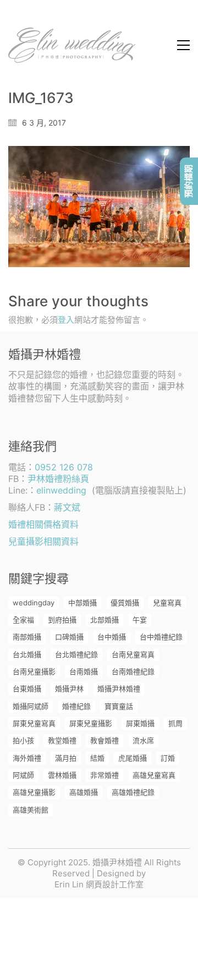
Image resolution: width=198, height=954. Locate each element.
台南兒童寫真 (133, 654)
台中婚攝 (111, 636)
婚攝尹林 (69, 688)
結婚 (97, 758)
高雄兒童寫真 (154, 775)
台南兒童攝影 (34, 671)
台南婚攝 (83, 671)
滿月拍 (65, 758)
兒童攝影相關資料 (43, 541)
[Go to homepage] (71, 45)
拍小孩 (23, 740)
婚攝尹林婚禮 (118, 688)
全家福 (23, 619)
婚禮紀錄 (76, 706)
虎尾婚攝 (132, 758)
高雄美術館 (30, 809)
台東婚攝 (27, 688)
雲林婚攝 (62, 775)
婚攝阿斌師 (30, 706)
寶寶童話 (119, 706)
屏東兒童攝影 (90, 723)
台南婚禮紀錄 (133, 671)
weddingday (33, 602)
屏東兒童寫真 (34, 723)
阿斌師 (23, 775)
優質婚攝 (125, 602)
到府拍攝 (62, 619)
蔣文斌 (67, 507)
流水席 (143, 740)
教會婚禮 (104, 740)
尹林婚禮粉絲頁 (58, 478)
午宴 (140, 619)
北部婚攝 (104, 619)
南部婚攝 (27, 636)
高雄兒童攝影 (34, 792)
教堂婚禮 (62, 740)
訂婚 (168, 758)
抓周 (175, 723)
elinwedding (61, 490)
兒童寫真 (167, 602)
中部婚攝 (82, 602)
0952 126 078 (64, 467)
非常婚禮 (104, 775)
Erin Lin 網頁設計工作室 (99, 884)
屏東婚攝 (140, 723)
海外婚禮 (27, 758)
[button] (183, 45)
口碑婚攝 (69, 636)
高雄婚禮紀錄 (133, 792)
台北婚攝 (27, 654)
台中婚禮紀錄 (161, 636)
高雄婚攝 (83, 792)
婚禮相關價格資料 (43, 524)
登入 (66, 320)
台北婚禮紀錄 (76, 654)
